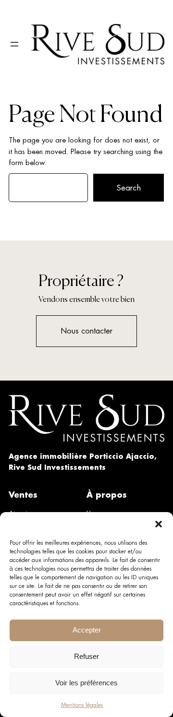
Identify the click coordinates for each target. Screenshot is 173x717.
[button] (158, 524)
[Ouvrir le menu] (14, 44)
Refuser (86, 656)
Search (128, 187)
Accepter (87, 630)
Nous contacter (86, 331)
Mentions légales (82, 705)
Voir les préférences (86, 683)
